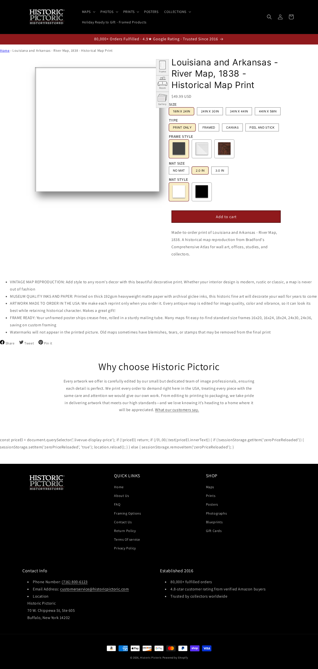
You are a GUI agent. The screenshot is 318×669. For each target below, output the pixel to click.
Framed (208, 127)
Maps (210, 487)
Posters (212, 504)
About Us (121, 495)
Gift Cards (214, 530)
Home (4, 50)
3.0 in (219, 170)
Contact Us (123, 522)
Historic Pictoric (151, 657)
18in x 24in (181, 111)
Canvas (232, 127)
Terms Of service (127, 539)
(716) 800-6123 (74, 581)
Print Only (182, 127)
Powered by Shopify (175, 657)
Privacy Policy (125, 548)
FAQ (117, 504)
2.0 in (200, 170)
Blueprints (214, 522)
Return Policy (125, 530)
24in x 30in (210, 111)
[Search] (269, 16)
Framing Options (127, 513)
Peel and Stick (262, 127)
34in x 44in (239, 111)
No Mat (179, 170)
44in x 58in (268, 111)
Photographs (216, 513)
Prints (211, 495)
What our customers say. (177, 409)
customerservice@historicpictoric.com (94, 589)
